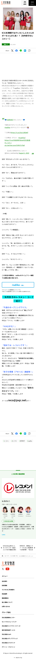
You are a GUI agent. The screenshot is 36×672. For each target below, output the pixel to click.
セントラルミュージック (9, 622)
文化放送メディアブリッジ (10, 638)
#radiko (7, 127)
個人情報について (7, 602)
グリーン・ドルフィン (8, 647)
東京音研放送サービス (8, 630)
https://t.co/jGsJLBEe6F (19, 132)
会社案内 (4, 581)
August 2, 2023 (24, 153)
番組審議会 (5, 598)
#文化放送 (26, 140)
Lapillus (30, 441)
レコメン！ (6, 501)
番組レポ (6, 44)
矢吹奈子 (22, 441)
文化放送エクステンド (8, 643)
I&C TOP (7, 556)
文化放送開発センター (8, 617)
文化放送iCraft (6, 634)
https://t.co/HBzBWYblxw (14, 140)
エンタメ (14, 441)
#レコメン (8, 143)
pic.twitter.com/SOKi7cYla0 (15, 145)
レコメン (6, 441)
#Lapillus (21, 138)
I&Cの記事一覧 (13, 556)
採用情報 (4, 585)
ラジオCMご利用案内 (8, 590)
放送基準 (4, 594)
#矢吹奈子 (9, 120)
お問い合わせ (6, 606)
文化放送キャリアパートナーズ (11, 626)
